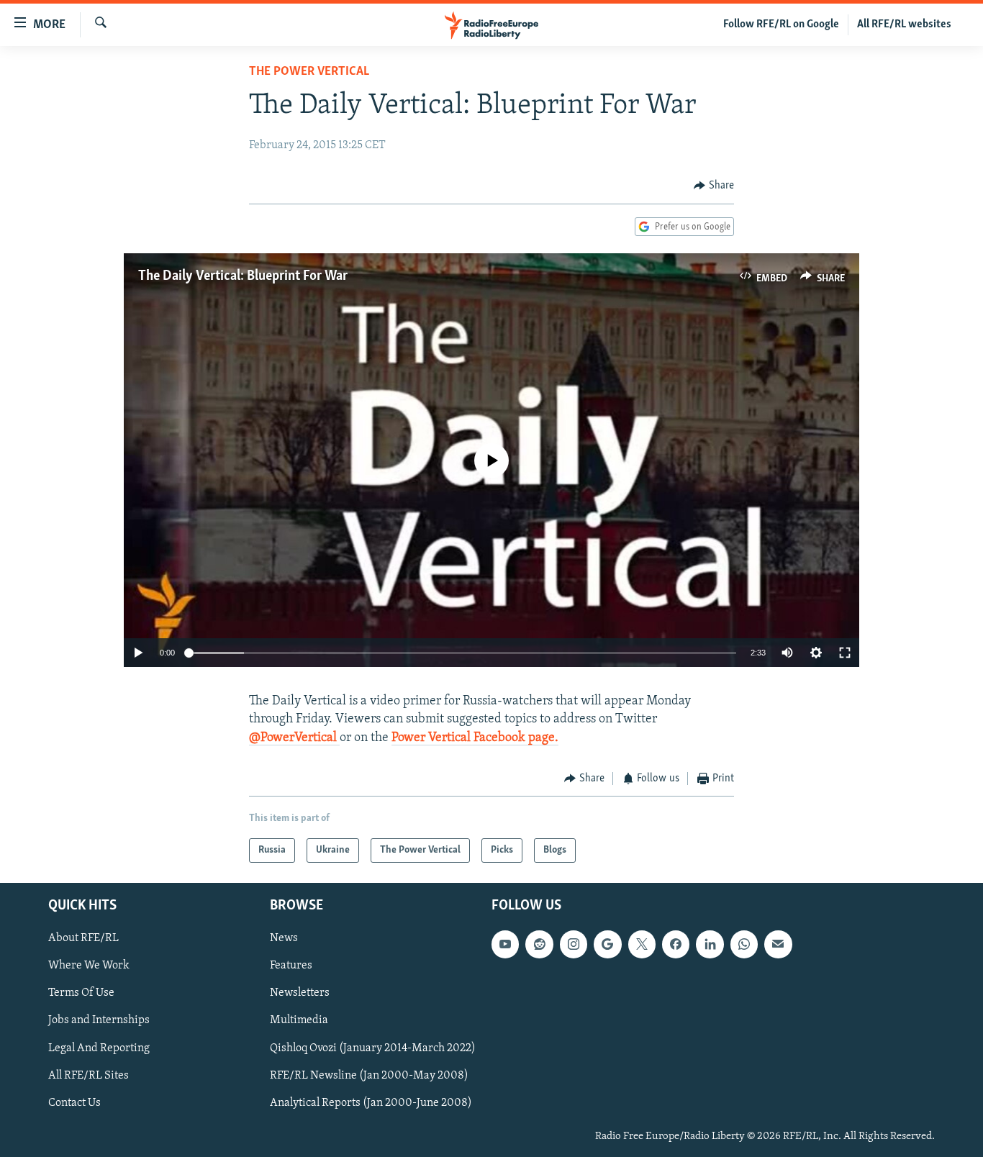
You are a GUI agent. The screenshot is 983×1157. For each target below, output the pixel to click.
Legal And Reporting (99, 1048)
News (284, 939)
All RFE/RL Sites (88, 1075)
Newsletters (300, 993)
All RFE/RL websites (904, 24)
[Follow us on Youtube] (505, 944)
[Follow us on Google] (607, 944)
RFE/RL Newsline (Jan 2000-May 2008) (369, 1075)
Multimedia (299, 1021)
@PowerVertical (294, 738)
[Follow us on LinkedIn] (709, 944)
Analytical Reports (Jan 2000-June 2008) (371, 1103)
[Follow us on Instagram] (573, 944)
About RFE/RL (83, 939)
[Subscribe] (778, 944)
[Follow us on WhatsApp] (744, 944)
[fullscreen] (844, 652)
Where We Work (89, 966)
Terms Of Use (81, 993)
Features (291, 966)
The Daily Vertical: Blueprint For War (243, 276)
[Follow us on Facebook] (675, 944)
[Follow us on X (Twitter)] (642, 944)
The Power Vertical (309, 71)
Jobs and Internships (99, 1021)
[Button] (714, 185)
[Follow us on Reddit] (539, 944)
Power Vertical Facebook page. (474, 738)
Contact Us (74, 1103)
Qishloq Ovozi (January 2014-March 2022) (373, 1048)
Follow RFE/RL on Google (781, 24)
